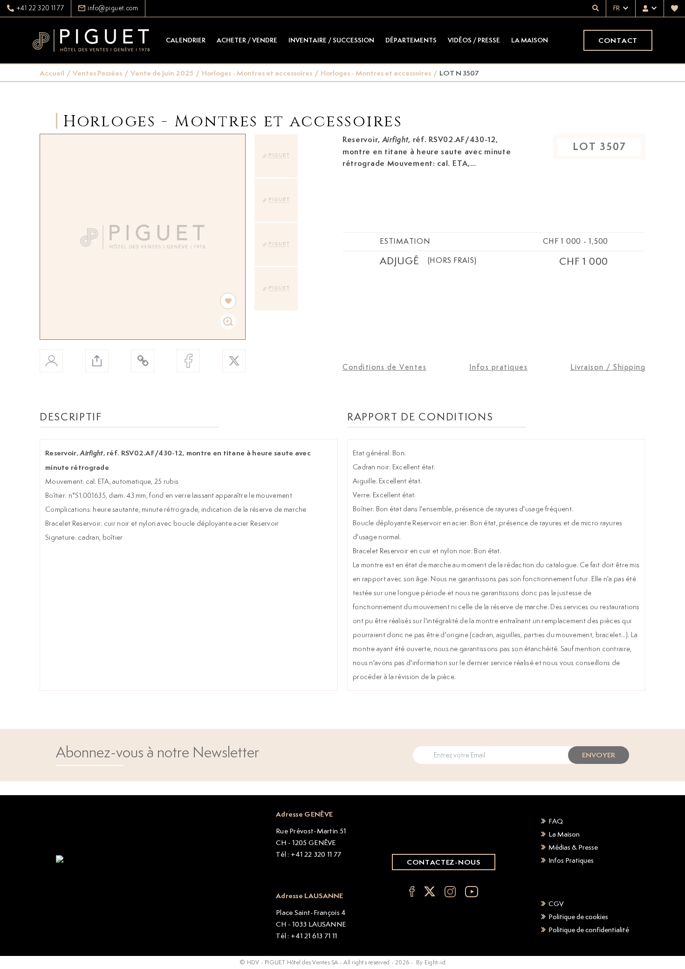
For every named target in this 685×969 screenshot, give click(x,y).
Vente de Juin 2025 (161, 73)
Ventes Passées (97, 73)
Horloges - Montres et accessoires (257, 73)
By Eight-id (430, 962)
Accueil (52, 73)
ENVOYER (598, 755)
